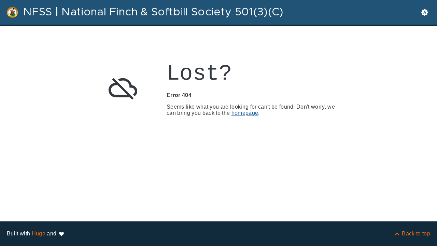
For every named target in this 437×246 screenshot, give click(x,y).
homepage (244, 113)
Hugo (38, 233)
